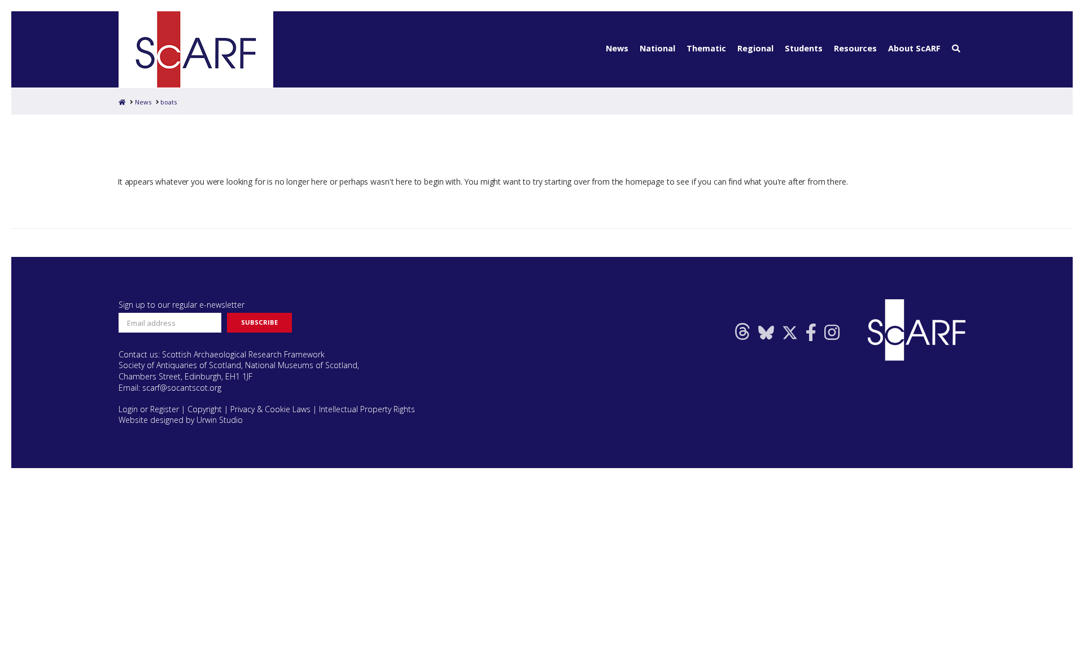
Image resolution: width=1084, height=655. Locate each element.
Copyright (204, 409)
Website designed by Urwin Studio (181, 419)
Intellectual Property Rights (367, 409)
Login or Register (149, 409)
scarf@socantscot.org (181, 387)
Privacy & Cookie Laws (270, 409)
